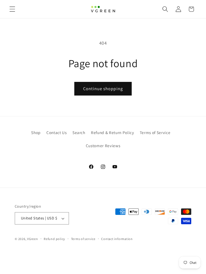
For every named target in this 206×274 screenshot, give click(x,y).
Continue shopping (103, 89)
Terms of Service (155, 132)
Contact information (117, 239)
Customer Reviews (103, 145)
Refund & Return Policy (112, 132)
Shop (36, 132)
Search (78, 132)
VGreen (32, 239)
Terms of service (83, 239)
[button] (12, 9)
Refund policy (54, 239)
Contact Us (56, 132)
